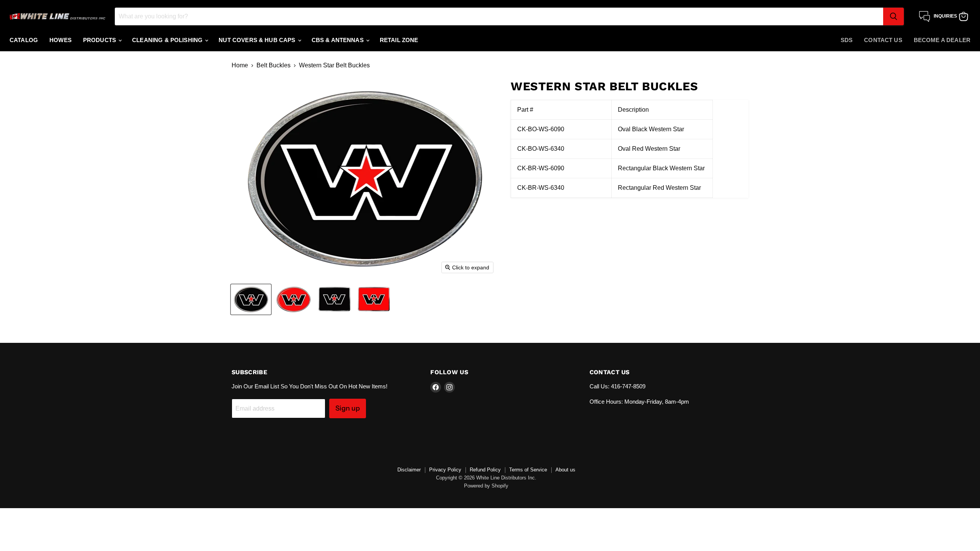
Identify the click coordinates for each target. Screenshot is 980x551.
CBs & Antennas (338, 40)
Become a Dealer (942, 40)
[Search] (893, 16)
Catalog (24, 40)
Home (240, 65)
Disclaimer (409, 470)
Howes (60, 40)
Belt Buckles (273, 65)
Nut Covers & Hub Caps (258, 40)
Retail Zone (399, 40)
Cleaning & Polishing (168, 40)
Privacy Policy (445, 470)
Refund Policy (485, 470)
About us (565, 470)
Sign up (347, 408)
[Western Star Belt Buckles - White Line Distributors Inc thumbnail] (251, 299)
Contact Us (883, 40)
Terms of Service (528, 470)
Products (100, 40)
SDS (847, 40)
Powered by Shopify (486, 486)
